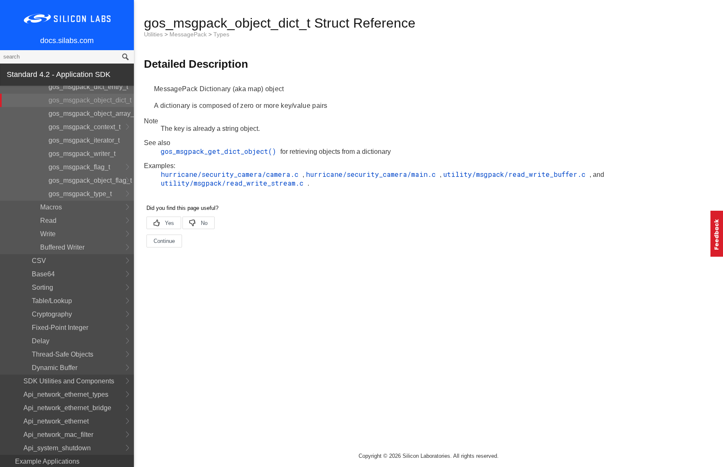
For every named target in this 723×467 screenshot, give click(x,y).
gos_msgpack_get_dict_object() (220, 151)
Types (221, 34)
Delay (40, 341)
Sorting (42, 287)
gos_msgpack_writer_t (82, 153)
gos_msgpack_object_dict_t (90, 100)
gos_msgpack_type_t (80, 193)
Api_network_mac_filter (58, 434)
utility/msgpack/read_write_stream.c (234, 183)
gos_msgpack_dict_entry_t (88, 86)
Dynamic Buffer (54, 367)
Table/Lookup (52, 300)
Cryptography (52, 314)
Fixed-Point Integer (60, 327)
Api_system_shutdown (57, 448)
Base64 (43, 274)
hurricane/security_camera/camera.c (232, 174)
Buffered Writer (62, 247)
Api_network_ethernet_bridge (67, 407)
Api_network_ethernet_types (65, 394)
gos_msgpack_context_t (84, 126)
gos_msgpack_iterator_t (84, 140)
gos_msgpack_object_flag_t (90, 180)
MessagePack (188, 34)
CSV (39, 260)
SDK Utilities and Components (68, 381)
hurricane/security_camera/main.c (373, 174)
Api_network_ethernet (56, 421)
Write (48, 233)
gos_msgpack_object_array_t (91, 113)
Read (48, 220)
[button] (716, 234)
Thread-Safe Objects (62, 354)
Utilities (154, 34)
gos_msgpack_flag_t (79, 167)
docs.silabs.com (67, 40)
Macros (51, 207)
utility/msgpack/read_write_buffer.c (516, 174)
